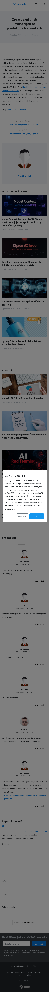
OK (37, 516)
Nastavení (22, 516)
